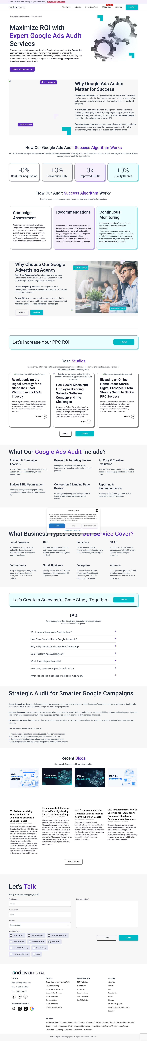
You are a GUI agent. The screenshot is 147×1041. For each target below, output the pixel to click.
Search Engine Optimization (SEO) (58, 982)
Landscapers (86, 1026)
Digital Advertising (52, 986)
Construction (72, 1022)
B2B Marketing (82, 982)
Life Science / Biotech (109, 1026)
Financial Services (116, 1022)
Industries (77, 7)
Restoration (78, 1030)
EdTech (98, 1022)
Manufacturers (124, 1026)
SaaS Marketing (82, 1000)
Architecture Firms (52, 1022)
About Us (118, 7)
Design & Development (54, 993)
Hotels (55, 1026)
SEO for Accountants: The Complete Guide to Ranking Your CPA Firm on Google (89, 813)
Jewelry (48, 1026)
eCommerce (81, 986)
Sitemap (111, 1000)
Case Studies (112, 993)
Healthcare (63, 1026)
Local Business (82, 993)
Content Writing (51, 1000)
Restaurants (88, 1030)
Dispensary (90, 1022)
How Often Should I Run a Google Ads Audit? (54, 639)
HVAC (70, 1026)
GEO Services (107, 6)
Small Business (82, 996)
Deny (73, 526)
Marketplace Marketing (54, 1007)
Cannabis (63, 1022)
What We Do (66, 7)
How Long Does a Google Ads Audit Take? (52, 668)
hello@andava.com (21, 982)
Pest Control (50, 1030)
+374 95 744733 (19, 991)
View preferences (90, 526)
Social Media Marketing (54, 989)
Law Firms (96, 1026)
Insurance (77, 1026)
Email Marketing (52, 996)
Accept (57, 526)
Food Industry (129, 1022)
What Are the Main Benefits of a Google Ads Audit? (57, 675)
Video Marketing (52, 1004)
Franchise (80, 989)
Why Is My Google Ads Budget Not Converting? (55, 646)
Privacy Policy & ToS (115, 1004)
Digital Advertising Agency (22, 16)
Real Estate (68, 1030)
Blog (109, 989)
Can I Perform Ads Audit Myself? (47, 654)
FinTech (105, 1022)
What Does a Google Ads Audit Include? (51, 632)
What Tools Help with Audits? (46, 661)
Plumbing (59, 1030)
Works (110, 996)
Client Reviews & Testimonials (118, 1007)
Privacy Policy (68, 530)
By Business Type (91, 7)
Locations (111, 1011)
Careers (111, 986)
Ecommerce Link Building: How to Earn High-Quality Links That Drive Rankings (55, 811)
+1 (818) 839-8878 (20, 987)
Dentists (82, 1022)
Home (11, 16)
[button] (97, 510)
